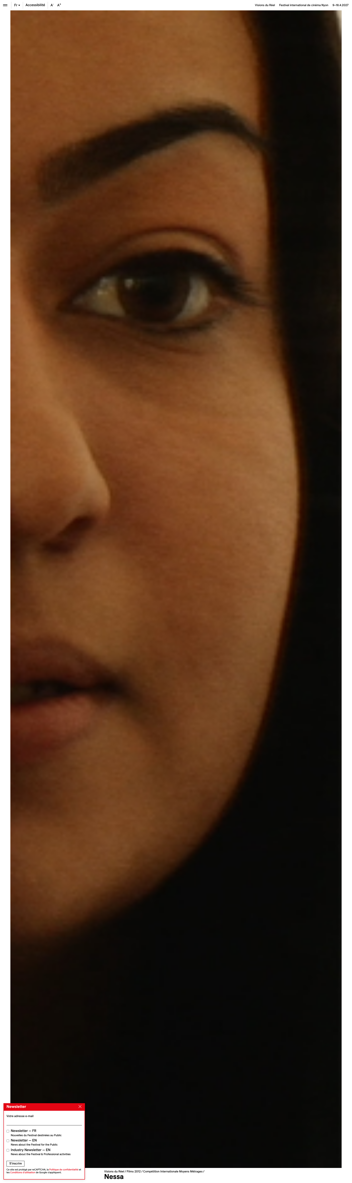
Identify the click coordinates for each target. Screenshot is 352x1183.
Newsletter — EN (34, 1142)
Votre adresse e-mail (20, 1116)
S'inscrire (15, 1163)
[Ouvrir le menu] (5, 5)
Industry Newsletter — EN (41, 1152)
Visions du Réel (114, 1171)
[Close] (79, 1106)
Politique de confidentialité (63, 1169)
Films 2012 (134, 1171)
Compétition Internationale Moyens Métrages (173, 1171)
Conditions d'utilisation (22, 1172)
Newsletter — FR (36, 1133)
